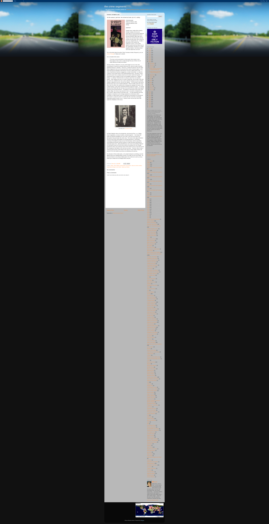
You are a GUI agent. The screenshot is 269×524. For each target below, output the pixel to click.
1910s (148, 164)
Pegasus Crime (150, 398)
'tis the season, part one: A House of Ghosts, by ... (155, 72)
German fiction (150, 307)
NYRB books (150, 385)
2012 (150, 103)
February (152, 87)
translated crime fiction (152, 465)
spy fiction (149, 452)
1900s (148, 162)
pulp (148, 415)
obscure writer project (152, 390)
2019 (115, 165)
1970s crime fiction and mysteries (154, 190)
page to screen (150, 394)
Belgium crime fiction (151, 235)
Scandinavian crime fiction (153, 430)
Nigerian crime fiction (151, 380)
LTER (148, 360)
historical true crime (151, 327)
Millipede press (150, 370)
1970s (148, 188)
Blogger (142, 520)
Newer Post (110, 210)
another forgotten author (152, 228)
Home (126, 210)
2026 (150, 48)
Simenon (149, 445)
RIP (148, 423)
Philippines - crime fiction (152, 405)
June (151, 80)
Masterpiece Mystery (151, 365)
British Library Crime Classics (153, 252)
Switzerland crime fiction (152, 461)
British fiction (150, 250)
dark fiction (149, 280)
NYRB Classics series (152, 387)
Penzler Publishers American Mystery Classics (153, 401)
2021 (150, 57)
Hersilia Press (150, 315)
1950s (148, 179)
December (152, 63)
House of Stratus (151, 330)
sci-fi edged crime (151, 432)
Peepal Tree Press (151, 397)
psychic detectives (151, 413)
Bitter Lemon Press (151, 238)
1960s (148, 183)
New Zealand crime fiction (153, 378)
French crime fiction (151, 302)
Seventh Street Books (152, 442)
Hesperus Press (150, 317)
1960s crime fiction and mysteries (154, 185)
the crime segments (115, 6)
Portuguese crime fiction (152, 411)
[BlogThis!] (125, 163)
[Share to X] (126, 163)
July (151, 78)
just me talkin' (150, 346)
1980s (148, 192)
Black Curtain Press (151, 242)
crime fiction (149, 268)
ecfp (148, 290)
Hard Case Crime (151, 312)
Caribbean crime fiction (152, 258)
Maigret (148, 363)
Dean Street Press (151, 282)
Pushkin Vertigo (150, 418)
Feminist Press (150, 295)
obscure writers (150, 392)
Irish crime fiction (151, 337)
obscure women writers (137, 165)
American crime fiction (152, 224)
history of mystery (151, 329)
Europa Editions (150, 292)
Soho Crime (149, 447)
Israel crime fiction (151, 340)
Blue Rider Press (151, 247)
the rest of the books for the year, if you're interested (154, 155)
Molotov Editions (150, 373)
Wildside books (150, 475)
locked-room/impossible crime (153, 358)
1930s (111, 165)
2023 (150, 54)
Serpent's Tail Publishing (152, 440)
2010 (150, 106)
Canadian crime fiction (152, 256)
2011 (150, 105)
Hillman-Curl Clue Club (152, 320)
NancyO (155, 481)
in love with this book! (152, 334)
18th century (150, 160)
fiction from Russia (151, 297)
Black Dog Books (151, 243)
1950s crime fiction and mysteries (154, 181)
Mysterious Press (151, 375)
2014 (150, 99)
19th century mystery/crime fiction (154, 196)
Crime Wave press (151, 275)
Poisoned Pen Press (151, 408)
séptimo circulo (150, 435)
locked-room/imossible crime (153, 357)
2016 (150, 95)
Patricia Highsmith (151, 395)
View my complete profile (152, 500)
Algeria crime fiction (151, 222)
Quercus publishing (151, 420)
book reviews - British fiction (153, 249)
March (151, 86)
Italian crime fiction (151, 342)
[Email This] (124, 163)
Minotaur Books (150, 372)
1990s (148, 194)
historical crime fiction (152, 322)
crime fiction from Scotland (153, 271)
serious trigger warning (152, 438)
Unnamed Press (150, 471)
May (151, 82)
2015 (150, 97)
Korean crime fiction (151, 350)
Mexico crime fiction (151, 368)
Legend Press (150, 353)
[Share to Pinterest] (129, 163)
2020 (150, 59)
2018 (150, 92)
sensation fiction (150, 433)
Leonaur (149, 355)
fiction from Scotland (151, 298)
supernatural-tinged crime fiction (114, 167)
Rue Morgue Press (151, 425)
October (152, 66)
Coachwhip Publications (152, 265)
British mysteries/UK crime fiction (123, 165)
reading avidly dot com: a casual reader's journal (139, 9)
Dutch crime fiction (151, 288)
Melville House (150, 367)
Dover (148, 287)
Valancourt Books (125, 167)
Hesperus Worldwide (151, 318)
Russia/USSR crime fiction (153, 428)
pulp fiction (149, 416)
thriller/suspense (150, 463)
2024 (150, 52)
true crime (149, 466)
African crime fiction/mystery (153, 219)
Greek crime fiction (151, 310)
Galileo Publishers (151, 303)
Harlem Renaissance (151, 313)
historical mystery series (152, 325)
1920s (148, 166)
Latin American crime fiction (153, 351)
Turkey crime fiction (151, 468)
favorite (148, 293)
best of (148, 237)
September (152, 74)
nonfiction (149, 383)
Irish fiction (149, 339)
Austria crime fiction (151, 232)
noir (148, 382)
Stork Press (149, 455)
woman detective (151, 476)
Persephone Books (128, 128)
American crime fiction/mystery (154, 226)
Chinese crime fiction (151, 261)
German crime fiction (151, 305)
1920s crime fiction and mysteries (154, 167)
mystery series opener (152, 377)
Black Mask (149, 245)
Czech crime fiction (151, 278)
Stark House (150, 453)
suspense (149, 460)
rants (148, 421)
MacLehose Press (151, 362)
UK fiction (149, 470)
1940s (148, 175)
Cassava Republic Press (152, 260)
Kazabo (148, 348)
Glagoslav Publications (152, 308)
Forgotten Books (150, 300)
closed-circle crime (151, 263)
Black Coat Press (151, 240)
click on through (110, 54)
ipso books (149, 335)
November (152, 65)
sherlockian (149, 443)
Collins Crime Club (151, 266)
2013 (150, 101)
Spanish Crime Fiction (152, 448)
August (151, 76)
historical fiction (150, 324)
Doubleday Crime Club (152, 285)
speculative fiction (151, 450)
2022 (150, 56)
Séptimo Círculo (150, 437)
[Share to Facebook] (128, 163)
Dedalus (149, 283)
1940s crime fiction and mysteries (154, 176)
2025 (150, 50)
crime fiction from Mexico (152, 270)
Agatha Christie (150, 220)
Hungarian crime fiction (152, 332)
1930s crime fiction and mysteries (154, 172)
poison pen (149, 406)
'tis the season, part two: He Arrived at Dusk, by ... (155, 69)
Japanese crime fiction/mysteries (154, 344)
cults (148, 277)
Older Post (141, 210)
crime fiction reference (152, 273)
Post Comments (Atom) (118, 213)
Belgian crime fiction (151, 233)
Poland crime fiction (151, 410)
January (152, 89)
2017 (150, 93)
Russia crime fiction (151, 427)
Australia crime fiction (152, 230)
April (151, 84)
